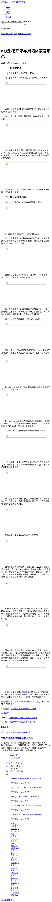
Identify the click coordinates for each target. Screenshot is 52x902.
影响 (14, 890)
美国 (14, 860)
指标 (8, 12)
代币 (14, 834)
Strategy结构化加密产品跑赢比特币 (25, 796)
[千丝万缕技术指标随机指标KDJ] (15, 732)
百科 (8, 7)
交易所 (9, 17)
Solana (15, 893)
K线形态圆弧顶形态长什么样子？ (23, 718)
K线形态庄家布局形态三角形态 (22, 722)
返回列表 (5, 713)
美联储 (15, 880)
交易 (14, 855)
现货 (14, 853)
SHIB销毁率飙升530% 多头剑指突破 (26, 778)
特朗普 (15, 883)
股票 (14, 841)
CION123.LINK (7, 900)
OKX (15, 848)
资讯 (8, 9)
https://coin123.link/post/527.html (23, 709)
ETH (14, 843)
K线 (24, 34)
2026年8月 (14, 755)
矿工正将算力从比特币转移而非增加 (26, 814)
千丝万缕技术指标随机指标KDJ (17, 737)
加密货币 (16, 888)
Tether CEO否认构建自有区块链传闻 (26, 787)
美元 (14, 878)
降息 (14, 868)
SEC (14, 839)
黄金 (14, 875)
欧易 (20, 34)
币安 (15, 34)
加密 (14, 824)
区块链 (15, 831)
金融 (14, 865)
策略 (14, 870)
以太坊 (10, 34)
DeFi (14, 858)
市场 (14, 885)
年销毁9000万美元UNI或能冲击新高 (26, 805)
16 (22, 766)
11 (9, 766)
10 (7, 766)
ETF (14, 873)
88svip (28, 34)
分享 (8, 14)
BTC (14, 846)
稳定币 (15, 863)
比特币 (4, 34)
